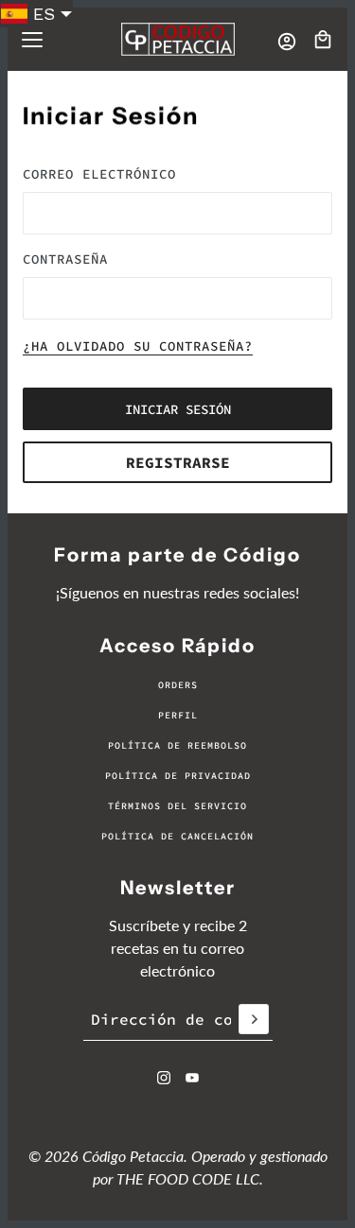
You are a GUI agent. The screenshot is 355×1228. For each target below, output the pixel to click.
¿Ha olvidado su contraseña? (138, 347)
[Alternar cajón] (32, 39)
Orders (178, 685)
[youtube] (192, 1077)
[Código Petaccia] (178, 39)
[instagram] (163, 1077)
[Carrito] (322, 39)
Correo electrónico (99, 173)
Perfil (178, 715)
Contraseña (65, 259)
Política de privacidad (178, 776)
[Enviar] (254, 1019)
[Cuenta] (286, 41)
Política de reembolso (177, 745)
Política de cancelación (177, 836)
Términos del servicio (177, 806)
